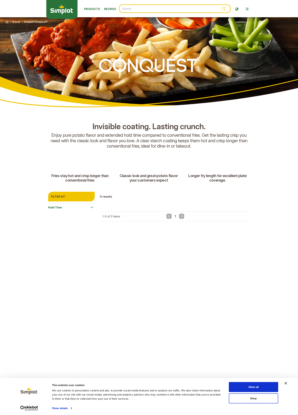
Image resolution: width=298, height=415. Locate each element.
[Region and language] (237, 9)
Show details (60, 408)
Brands (16, 21)
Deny (253, 398)
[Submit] (224, 8)
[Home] (7, 22)
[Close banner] (286, 383)
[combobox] (175, 8)
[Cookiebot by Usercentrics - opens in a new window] (29, 408)
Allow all (253, 387)
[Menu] (247, 9)
